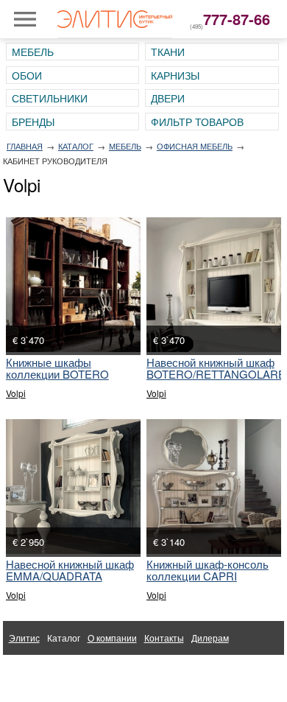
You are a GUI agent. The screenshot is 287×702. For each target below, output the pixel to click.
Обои (27, 75)
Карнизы (175, 75)
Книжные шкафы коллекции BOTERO (57, 368)
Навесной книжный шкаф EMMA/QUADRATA (70, 569)
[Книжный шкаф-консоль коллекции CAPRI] (213, 486)
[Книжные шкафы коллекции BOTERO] (73, 284)
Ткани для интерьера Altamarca (74, 671)
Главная (25, 146)
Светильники (50, 98)
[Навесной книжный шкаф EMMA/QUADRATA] (73, 486)
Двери (168, 98)
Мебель (33, 51)
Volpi (16, 393)
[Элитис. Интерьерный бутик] (114, 19)
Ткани (168, 51)
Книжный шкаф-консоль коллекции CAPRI (207, 569)
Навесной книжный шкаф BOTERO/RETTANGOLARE (216, 368)
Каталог (75, 146)
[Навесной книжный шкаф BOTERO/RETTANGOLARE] (213, 284)
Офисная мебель (195, 146)
